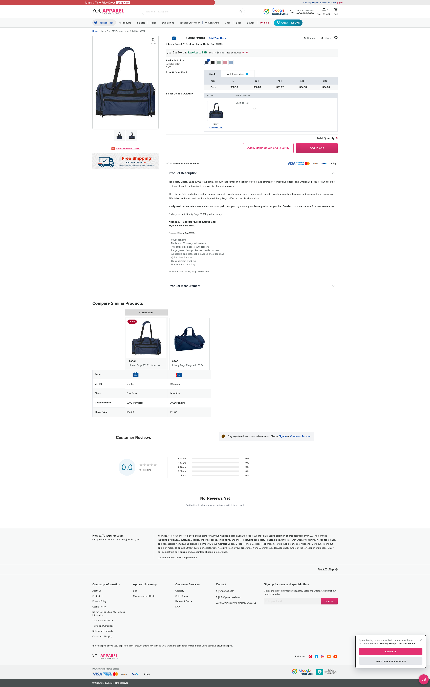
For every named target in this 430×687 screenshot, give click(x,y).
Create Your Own (290, 22)
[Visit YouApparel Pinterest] (310, 656)
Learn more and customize (391, 661)
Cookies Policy (406, 643)
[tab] (212, 73)
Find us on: (300, 656)
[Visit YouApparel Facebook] (316, 656)
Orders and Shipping (102, 636)
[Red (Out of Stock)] (225, 62)
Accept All (391, 651)
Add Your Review (218, 38)
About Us (96, 591)
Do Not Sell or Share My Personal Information (108, 614)
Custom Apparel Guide (144, 596)
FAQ (177, 606)
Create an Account (300, 436)
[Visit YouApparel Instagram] (323, 656)
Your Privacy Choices (102, 620)
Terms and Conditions (103, 626)
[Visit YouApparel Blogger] (329, 656)
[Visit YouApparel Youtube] (335, 656)
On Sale (264, 22)
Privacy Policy (99, 601)
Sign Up (329, 601)
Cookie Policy (99, 606)
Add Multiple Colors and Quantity (268, 148)
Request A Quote (183, 601)
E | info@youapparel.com (228, 597)
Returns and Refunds (102, 631)
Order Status (181, 596)
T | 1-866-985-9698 (225, 591)
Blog (135, 591)
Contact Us (97, 596)
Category (179, 591)
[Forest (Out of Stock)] (219, 62)
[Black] (212, 62)
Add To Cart (317, 148)
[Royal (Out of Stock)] (231, 62)
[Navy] (206, 62)
